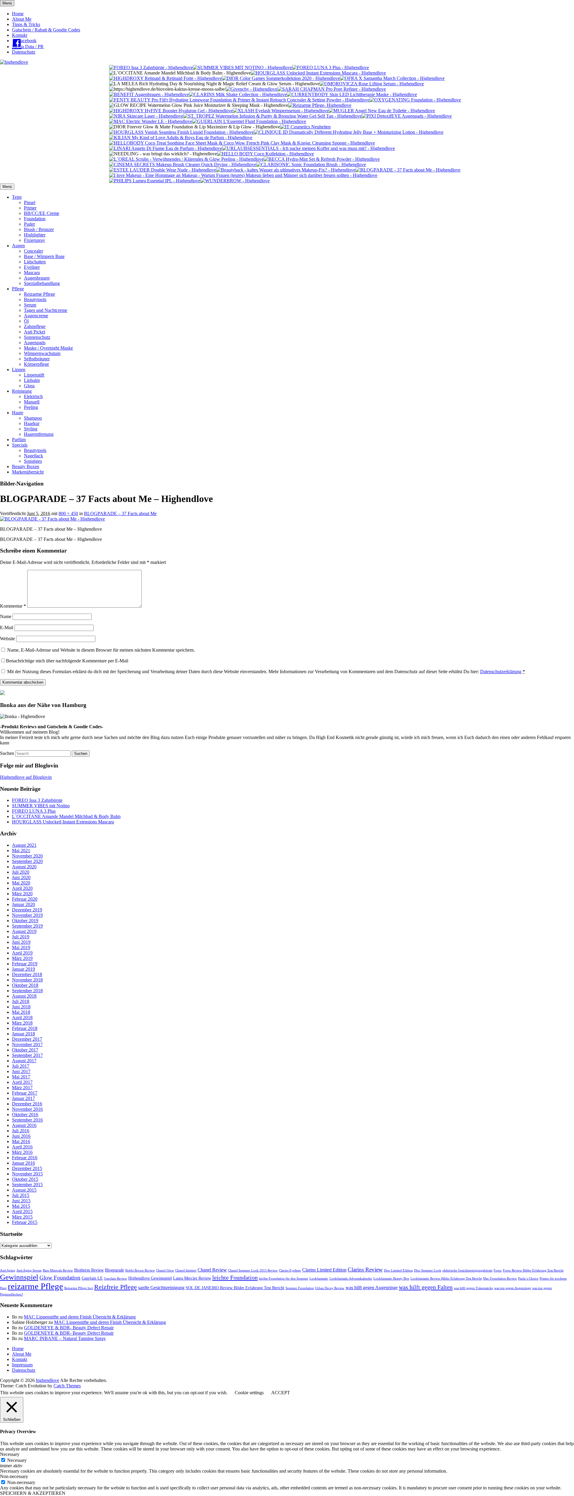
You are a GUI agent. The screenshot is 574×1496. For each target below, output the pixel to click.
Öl (26, 321)
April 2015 (22, 1211)
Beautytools (35, 299)
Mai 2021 (21, 850)
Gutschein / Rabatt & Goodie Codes (46, 29)
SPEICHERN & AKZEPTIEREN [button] (32, 1493)
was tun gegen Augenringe (512, 1288)
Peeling (31, 407)
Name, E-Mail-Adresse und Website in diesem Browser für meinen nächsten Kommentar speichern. (101, 650)
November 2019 (27, 915)
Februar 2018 (24, 1028)
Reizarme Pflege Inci (78, 1288)
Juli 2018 (20, 1001)
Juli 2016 (20, 1130)
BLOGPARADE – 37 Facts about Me (120, 513)
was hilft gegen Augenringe (372, 1287)
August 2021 (24, 845)
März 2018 (22, 1022)
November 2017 (27, 1044)
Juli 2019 (20, 936)
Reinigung (22, 391)
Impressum (22, 1364)
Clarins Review (365, 1269)
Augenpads (34, 342)
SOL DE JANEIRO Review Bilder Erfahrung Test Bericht (235, 1288)
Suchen (7, 753)
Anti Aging (7, 1270)
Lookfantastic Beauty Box (391, 1278)
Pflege (18, 288)
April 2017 (22, 1082)
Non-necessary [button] (14, 1476)
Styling (30, 428)
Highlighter (34, 234)
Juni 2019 (21, 942)
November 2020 (27, 855)
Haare (17, 412)
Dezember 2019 (27, 909)
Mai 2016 (21, 1141)
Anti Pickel (34, 331)
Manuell (31, 401)
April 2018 (22, 1017)
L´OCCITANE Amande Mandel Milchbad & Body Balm (66, 816)
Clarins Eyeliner (290, 1270)
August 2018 (24, 996)
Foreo (498, 1270)
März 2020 (22, 893)
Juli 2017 (20, 1066)
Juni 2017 (21, 1071)
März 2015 (22, 1216)
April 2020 (22, 888)
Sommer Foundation (300, 1288)
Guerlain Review (115, 1278)
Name (5, 616)
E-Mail (6, 627)
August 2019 (24, 931)
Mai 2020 (21, 882)
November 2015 (27, 1173)
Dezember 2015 (27, 1168)
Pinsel (29, 202)
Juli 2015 (20, 1195)
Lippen (18, 369)
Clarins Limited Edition (324, 1270)
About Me (21, 19)
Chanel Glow (165, 1270)
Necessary (17, 1460)
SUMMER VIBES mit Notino (41, 805)
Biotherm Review (89, 1270)
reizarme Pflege (35, 1286)
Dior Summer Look (427, 1270)
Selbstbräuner (37, 358)
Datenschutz (23, 51)
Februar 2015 (24, 1222)
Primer (30, 207)
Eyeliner (32, 267)
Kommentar (13, 606)
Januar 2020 (23, 904)
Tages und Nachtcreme (45, 310)
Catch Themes (67, 1385)
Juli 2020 (20, 872)
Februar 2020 (24, 899)
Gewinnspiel (19, 1277)
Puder (29, 224)
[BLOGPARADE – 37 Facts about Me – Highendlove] (52, 518)
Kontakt (19, 35)
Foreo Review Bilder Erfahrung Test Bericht (533, 1270)
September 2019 (27, 925)
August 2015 (24, 1189)
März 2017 (22, 1087)
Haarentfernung (39, 434)
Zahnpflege (34, 326)
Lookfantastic (318, 1278)
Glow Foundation (59, 1278)
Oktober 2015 (25, 1179)
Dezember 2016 (27, 1103)
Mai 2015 (21, 1206)
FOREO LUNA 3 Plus (34, 811)
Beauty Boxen (25, 466)
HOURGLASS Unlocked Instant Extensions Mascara (63, 821)
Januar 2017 (23, 1098)
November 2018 (27, 979)
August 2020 (24, 866)
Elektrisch (33, 396)
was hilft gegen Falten (426, 1287)
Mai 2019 (21, 947)
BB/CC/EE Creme (41, 213)
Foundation (34, 218)
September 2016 (27, 1119)
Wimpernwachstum (42, 353)
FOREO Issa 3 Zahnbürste (37, 800)
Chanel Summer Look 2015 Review (253, 1270)
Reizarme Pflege (39, 294)
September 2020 (27, 861)
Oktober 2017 (25, 1049)
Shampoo (33, 418)
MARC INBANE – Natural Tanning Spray (65, 1338)
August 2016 (24, 1125)
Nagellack (33, 455)
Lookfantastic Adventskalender (350, 1278)
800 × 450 (68, 513)
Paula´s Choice (528, 1278)
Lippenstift (34, 374)
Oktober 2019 (25, 920)
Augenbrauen (37, 277)
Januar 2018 (23, 1033)
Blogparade (114, 1270)
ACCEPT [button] (280, 1392)
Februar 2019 (24, 963)
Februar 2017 (24, 1093)
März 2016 (22, 1152)
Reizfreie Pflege (115, 1287)
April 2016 (22, 1146)
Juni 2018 (21, 1006)
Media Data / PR (28, 46)
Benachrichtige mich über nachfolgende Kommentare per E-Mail (67, 660)
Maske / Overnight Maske (48, 348)
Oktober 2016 (25, 1114)
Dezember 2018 (27, 974)
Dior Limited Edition (398, 1270)
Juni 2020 (21, 877)
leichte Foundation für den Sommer (283, 1278)
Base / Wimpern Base (44, 256)
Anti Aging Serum (29, 1270)
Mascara (32, 272)
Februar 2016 (24, 1157)
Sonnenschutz (37, 337)
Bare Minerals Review (58, 1270)
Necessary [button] (9, 1454)
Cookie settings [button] (249, 1392)
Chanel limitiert (185, 1270)
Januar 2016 (23, 1163)
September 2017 (27, 1055)
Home (18, 13)
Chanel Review (212, 1270)
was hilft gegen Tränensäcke (473, 1288)
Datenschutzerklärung (500, 671)
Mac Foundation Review (500, 1278)
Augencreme (36, 315)
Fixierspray (34, 240)
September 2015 (27, 1184)
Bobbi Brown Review (140, 1270)
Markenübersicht (28, 471)
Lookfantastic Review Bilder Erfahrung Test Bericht (446, 1278)
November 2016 (27, 1109)
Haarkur (31, 423)
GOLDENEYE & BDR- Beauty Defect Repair (69, 1327)
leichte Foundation (235, 1277)
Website (7, 638)
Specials (20, 444)
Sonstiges (33, 461)
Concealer (33, 251)
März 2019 (22, 958)
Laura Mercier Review (192, 1278)
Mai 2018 (21, 1012)
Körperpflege (36, 364)
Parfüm (19, 439)
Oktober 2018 (25, 985)
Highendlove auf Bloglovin (26, 777)
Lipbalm (32, 380)
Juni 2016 (21, 1136)
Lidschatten (35, 261)
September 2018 (27, 990)
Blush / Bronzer (39, 229)
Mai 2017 (21, 1076)
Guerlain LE (92, 1278)
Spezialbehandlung (42, 283)
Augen (18, 245)
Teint (17, 197)
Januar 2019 (23, 969)
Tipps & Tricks (26, 24)
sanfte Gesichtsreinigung (161, 1287)
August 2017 (24, 1060)
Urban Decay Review (329, 1288)
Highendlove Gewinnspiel (150, 1278)
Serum (30, 304)
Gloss (29, 385)
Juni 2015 (21, 1200)
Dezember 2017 (27, 1039)
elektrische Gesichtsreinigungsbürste (467, 1270)
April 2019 (22, 952)
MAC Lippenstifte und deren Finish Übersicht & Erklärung (80, 1316)
